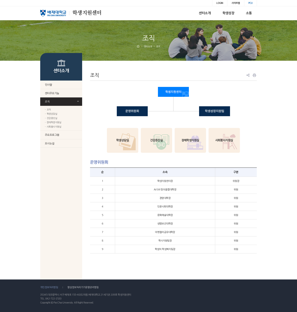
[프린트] (254, 75)
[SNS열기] (248, 75)
